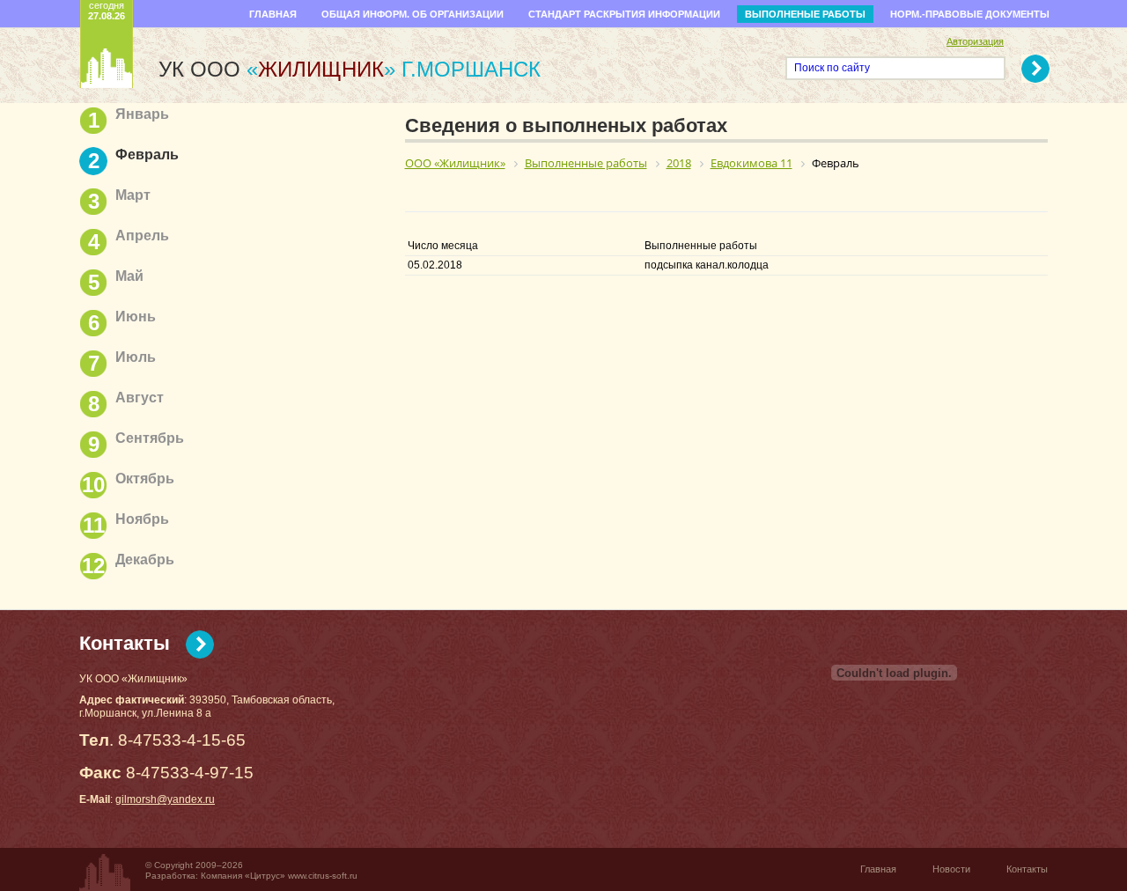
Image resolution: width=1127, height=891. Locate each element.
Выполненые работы (805, 14)
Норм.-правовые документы (970, 14)
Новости (951, 869)
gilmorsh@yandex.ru (165, 799)
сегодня (106, 10)
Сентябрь (149, 438)
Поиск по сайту (832, 68)
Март (133, 195)
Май (129, 276)
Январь (142, 114)
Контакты (124, 643)
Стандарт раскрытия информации (624, 14)
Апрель (142, 235)
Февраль (147, 154)
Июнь (135, 316)
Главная (273, 14)
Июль (135, 357)
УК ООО (276, 69)
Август (139, 397)
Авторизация (975, 41)
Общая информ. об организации (412, 14)
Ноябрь (142, 519)
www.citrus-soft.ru (322, 875)
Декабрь (144, 559)
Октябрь (144, 478)
